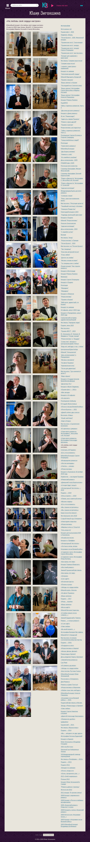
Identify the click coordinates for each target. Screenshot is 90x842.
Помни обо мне (62, 6)
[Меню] (8, 5)
